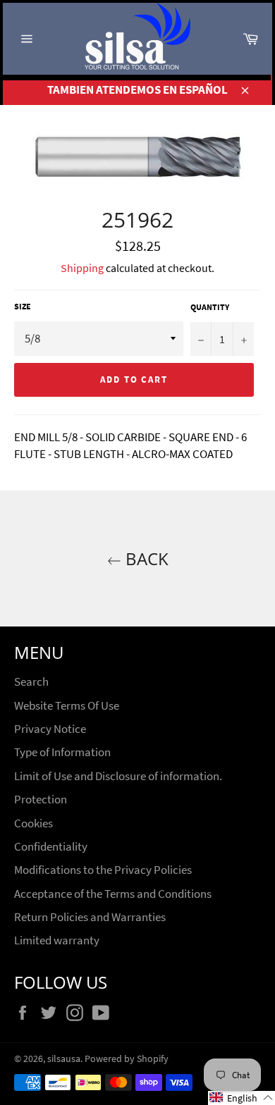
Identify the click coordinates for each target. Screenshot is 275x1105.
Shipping (82, 268)
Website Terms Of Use (66, 705)
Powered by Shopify (127, 1059)
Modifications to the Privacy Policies (103, 869)
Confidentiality (50, 846)
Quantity (209, 307)
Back (145, 558)
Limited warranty (56, 940)
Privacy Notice (50, 728)
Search (31, 681)
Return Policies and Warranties (90, 917)
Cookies (33, 823)
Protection (40, 799)
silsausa (63, 1059)
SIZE (22, 306)
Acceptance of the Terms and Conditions (113, 893)
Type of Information (62, 752)
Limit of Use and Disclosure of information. (118, 776)
